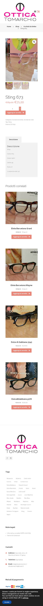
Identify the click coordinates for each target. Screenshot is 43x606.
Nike (32, 501)
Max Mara (27, 498)
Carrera (9, 481)
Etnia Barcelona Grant (21, 228)
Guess (33, 488)
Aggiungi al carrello (14, 112)
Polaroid (9, 504)
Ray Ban (15, 508)
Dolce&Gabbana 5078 (21, 399)
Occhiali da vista (29, 120)
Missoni (9, 501)
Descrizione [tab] (13, 139)
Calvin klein (27, 478)
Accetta (6, 602)
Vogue (8, 514)
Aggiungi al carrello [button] (20, 237)
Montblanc (17, 501)
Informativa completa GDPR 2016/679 (19, 533)
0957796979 (19, 560)
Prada (8, 508)
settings (25, 598)
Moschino (25, 501)
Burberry (18, 478)
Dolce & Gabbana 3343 (21, 342)
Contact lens (24, 481)
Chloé (16, 481)
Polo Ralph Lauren (26, 504)
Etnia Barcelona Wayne (21, 285)
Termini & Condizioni (13, 535)
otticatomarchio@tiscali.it (16, 566)
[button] (34, 42)
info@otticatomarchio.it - (19, 564)
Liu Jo (19, 495)
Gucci (27, 488)
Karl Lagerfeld (11, 495)
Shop (17, 26)
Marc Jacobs (10, 498)
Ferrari (21, 488)
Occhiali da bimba (30, 26)
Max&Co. (19, 498)
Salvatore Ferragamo (12, 511)
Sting (10, 122)
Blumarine (10, 478)
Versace (29, 511)
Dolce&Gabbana (11, 485)
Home (9, 26)
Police (16, 504)
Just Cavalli (22, 491)
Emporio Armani (23, 485)
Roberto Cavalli (25, 508)
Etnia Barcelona (11, 488)
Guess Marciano (11, 491)
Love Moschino (29, 495)
